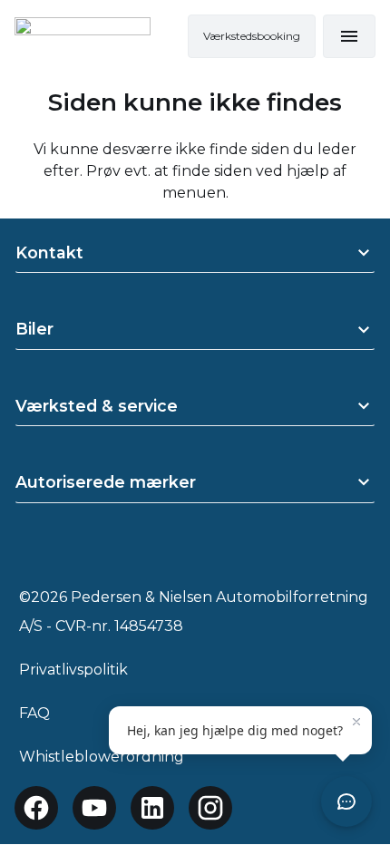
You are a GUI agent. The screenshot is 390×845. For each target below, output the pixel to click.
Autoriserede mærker (105, 481)
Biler (34, 328)
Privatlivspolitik (73, 669)
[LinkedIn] (152, 808)
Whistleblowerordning (101, 756)
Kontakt (49, 252)
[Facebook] (36, 808)
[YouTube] (94, 808)
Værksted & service (96, 405)
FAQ (34, 713)
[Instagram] (210, 808)
